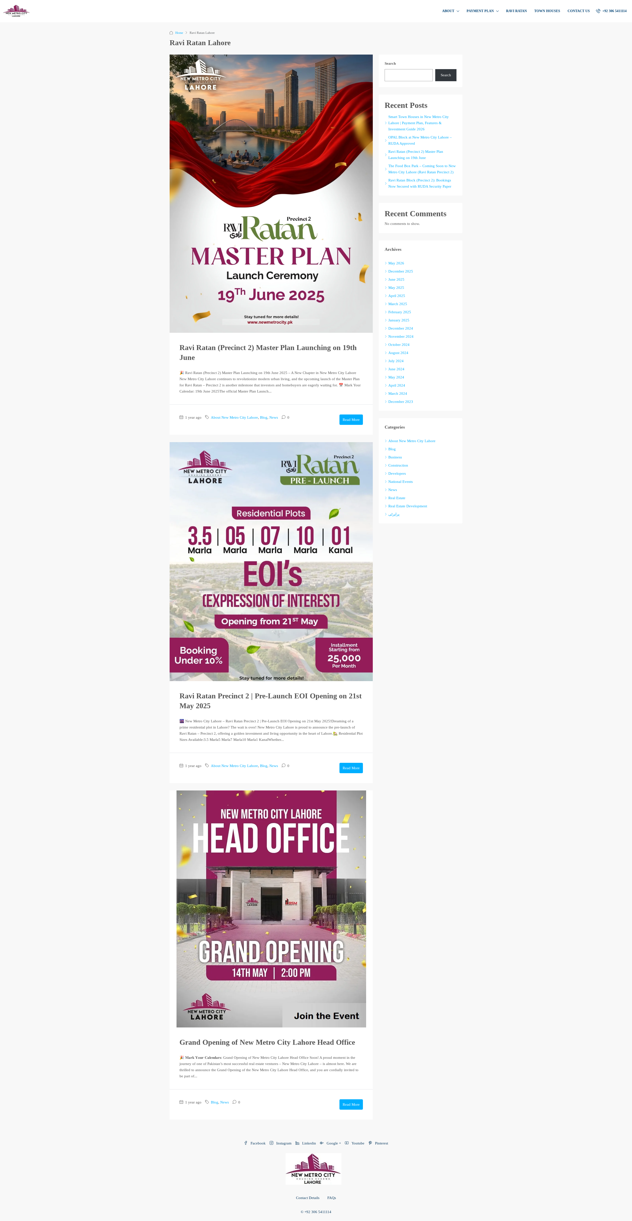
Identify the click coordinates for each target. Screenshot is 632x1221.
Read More (351, 420)
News (273, 417)
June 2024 (396, 369)
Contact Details (307, 1198)
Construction (398, 465)
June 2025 (396, 279)
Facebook (258, 1143)
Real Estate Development (407, 506)
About (448, 11)
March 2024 (397, 393)
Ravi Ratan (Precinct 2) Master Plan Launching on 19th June (415, 155)
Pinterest (381, 1143)
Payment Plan (480, 11)
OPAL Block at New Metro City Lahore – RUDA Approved (420, 140)
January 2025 (398, 320)
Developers (397, 473)
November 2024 (401, 336)
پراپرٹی (393, 514)
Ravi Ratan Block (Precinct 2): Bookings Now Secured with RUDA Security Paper (419, 183)
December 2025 (400, 271)
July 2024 (396, 361)
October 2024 (399, 345)
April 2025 (396, 296)
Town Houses (547, 11)
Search (390, 63)
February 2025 (399, 312)
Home (179, 33)
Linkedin (308, 1143)
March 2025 (397, 304)
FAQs (331, 1198)
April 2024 (396, 385)
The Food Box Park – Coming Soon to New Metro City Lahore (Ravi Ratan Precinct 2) (422, 169)
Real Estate (396, 498)
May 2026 (396, 263)
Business (395, 457)
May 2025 (396, 288)
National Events (400, 482)
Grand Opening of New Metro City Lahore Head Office (267, 1042)
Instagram (283, 1143)
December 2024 (400, 328)
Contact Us (579, 11)
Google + (333, 1143)
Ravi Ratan (516, 11)
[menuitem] (611, 11)
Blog (263, 417)
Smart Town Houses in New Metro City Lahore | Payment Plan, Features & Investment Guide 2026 (418, 123)
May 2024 (396, 377)
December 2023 (400, 402)
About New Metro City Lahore (234, 417)
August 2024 (398, 353)
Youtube (357, 1143)
